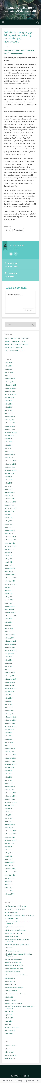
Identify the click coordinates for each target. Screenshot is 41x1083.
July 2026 (9, 363)
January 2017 (10, 714)
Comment (28, 310)
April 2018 (9, 666)
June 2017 (9, 698)
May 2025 (9, 407)
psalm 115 (9, 1011)
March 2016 (9, 745)
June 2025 (9, 404)
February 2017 (10, 711)
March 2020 (9, 603)
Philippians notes (11, 991)
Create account (10, 1046)
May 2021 (9, 559)
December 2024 (11, 423)
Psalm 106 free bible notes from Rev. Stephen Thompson (20, 1007)
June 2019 (9, 622)
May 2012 (9, 888)
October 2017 (10, 685)
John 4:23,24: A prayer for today (15, 341)
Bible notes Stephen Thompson (16, 930)
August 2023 (10, 473)
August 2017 (10, 692)
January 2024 (10, 458)
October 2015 (10, 761)
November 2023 (11, 464)
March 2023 (9, 489)
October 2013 (10, 837)
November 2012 (11, 872)
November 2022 (11, 502)
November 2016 (11, 720)
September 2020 (11, 584)
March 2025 (9, 413)
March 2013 (9, 859)
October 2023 (10, 467)
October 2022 (10, 505)
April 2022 (9, 524)
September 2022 (11, 508)
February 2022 (10, 530)
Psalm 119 (9, 1018)
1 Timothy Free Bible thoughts (15, 909)
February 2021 (10, 568)
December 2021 (11, 537)
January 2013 (10, 865)
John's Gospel (10, 978)
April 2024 (9, 448)
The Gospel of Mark (12, 1027)
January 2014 (10, 828)
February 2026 (10, 379)
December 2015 (11, 755)
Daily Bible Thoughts (12, 936)
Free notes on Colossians (14, 959)
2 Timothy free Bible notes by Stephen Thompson (18, 923)
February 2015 (10, 786)
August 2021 (10, 549)
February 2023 (10, 492)
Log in (8, 1049)
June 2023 (9, 480)
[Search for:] (20, 324)
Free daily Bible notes (13, 951)
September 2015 (11, 764)
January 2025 (10, 420)
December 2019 (11, 613)
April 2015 (9, 780)
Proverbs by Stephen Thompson (16, 994)
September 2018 (11, 650)
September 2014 (11, 802)
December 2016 (11, 717)
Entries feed (9, 1052)
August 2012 (10, 878)
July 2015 (9, 771)
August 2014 (10, 805)
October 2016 (10, 723)
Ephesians (9, 948)
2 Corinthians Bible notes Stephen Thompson (20, 915)
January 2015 (10, 790)
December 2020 (11, 575)
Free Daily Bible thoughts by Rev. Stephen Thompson (19, 955)
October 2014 (10, 799)
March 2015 (9, 783)
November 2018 (11, 644)
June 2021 (9, 556)
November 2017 (11, 682)
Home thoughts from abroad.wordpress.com (20, 9)
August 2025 (10, 398)
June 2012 (9, 884)
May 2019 (9, 625)
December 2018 (11, 641)
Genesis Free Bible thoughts (14, 965)
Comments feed (11, 1055)
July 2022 (9, 515)
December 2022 (11, 499)
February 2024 (10, 455)
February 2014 (10, 824)
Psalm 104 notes (11, 1000)
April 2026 (9, 372)
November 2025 (11, 388)
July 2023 (9, 477)
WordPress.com (10, 1058)
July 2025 (9, 401)
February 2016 (10, 749)
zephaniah (9, 1034)
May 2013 (9, 853)
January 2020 (10, 609)
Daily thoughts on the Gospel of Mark (17, 945)
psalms (8, 1024)
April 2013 (9, 856)
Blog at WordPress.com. (20, 1076)
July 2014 (9, 809)
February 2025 (10, 416)
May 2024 (9, 445)
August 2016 (10, 730)
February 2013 (10, 862)
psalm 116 (9, 1015)
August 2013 (10, 843)
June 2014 (9, 812)
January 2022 (10, 534)
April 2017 (9, 704)
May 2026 (9, 369)
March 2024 (9, 451)
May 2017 (9, 701)
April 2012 (9, 891)
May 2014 (9, 815)
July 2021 (9, 552)
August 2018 (10, 654)
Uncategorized (13, 267)
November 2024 (11, 426)
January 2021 (10, 571)
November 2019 (11, 616)
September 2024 (11, 432)
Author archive (11, 254)
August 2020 (10, 587)
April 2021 (9, 562)
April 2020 (9, 600)
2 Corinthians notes (12, 919)
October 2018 (10, 647)
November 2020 (11, 578)
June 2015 (9, 774)
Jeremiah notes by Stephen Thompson (18, 975)
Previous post (12, 273)
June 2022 (9, 518)
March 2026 (9, 375)
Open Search (37, 22)
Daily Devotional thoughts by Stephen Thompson (18, 940)
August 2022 (10, 511)
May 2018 (9, 663)
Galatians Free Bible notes (14, 962)
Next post (11, 277)
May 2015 (9, 777)
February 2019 (10, 635)
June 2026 (9, 366)
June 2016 (9, 736)
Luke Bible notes (11, 981)
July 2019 (9, 619)
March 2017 (9, 707)
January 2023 (10, 496)
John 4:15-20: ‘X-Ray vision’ (14, 348)
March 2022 (9, 527)
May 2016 (9, 739)
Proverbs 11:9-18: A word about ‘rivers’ (17, 338)
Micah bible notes (11, 984)
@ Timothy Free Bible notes (15, 927)
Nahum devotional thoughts (14, 988)
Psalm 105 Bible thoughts (14, 1003)
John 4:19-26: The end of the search (17, 344)
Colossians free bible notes (14, 933)
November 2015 (11, 758)
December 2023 (11, 461)
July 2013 (9, 847)
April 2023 (9, 486)
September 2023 (11, 470)
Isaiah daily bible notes (13, 972)
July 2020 (9, 590)
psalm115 (9, 1021)
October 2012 (10, 875)
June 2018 (9, 660)
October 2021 (10, 543)
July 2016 (9, 733)
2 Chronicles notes (12, 912)
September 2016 (11, 726)
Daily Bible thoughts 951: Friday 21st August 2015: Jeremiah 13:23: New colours (18, 37)
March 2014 (9, 821)
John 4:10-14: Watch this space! (15, 351)
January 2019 (10, 638)
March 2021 (9, 565)
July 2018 (9, 657)
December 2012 (11, 869)
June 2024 (9, 442)
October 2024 (10, 429)
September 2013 (11, 840)
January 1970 (10, 894)
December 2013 (11, 831)
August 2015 (10, 768)
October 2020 (10, 581)
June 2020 (9, 594)
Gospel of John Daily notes (14, 969)
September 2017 (11, 688)
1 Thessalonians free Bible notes (16, 906)
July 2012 (9, 881)
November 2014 (11, 796)
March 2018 (9, 669)
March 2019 (9, 632)
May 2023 (9, 483)
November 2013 (11, 834)
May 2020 (9, 597)
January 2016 (10, 752)
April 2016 (9, 742)
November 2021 (11, 540)
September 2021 (11, 546)
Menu (3, 22)
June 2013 (9, 850)
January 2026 (10, 382)
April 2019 (9, 628)
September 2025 (11, 394)
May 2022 (9, 521)
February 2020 (10, 606)
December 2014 (11, 793)
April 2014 (9, 818)
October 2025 (10, 391)
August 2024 (10, 436)
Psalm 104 (9, 997)
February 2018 (10, 673)
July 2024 (9, 439)
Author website (16, 254)
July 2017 (9, 695)
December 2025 (11, 385)
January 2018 (10, 676)
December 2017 (11, 679)
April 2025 (9, 410)
